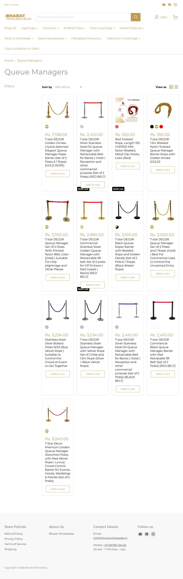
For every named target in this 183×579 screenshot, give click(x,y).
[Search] (135, 17)
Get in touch (11, 4)
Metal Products (131, 28)
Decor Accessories (51, 38)
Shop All (10, 28)
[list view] (176, 86)
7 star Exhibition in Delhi (21, 48)
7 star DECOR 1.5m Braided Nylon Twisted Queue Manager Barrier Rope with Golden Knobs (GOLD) (162, 150)
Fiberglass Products (85, 38)
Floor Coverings (101, 28)
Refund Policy (13, 533)
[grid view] (171, 86)
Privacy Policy (13, 539)
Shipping (10, 549)
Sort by (47, 87)
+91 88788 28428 (114, 545)
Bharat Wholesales (61, 533)
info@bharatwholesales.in (110, 538)
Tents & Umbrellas (17, 38)
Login (163, 17)
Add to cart (58, 173)
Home (8, 60)
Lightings (28, 28)
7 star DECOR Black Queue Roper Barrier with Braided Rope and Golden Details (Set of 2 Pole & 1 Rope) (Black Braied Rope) (127, 254)
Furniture (50, 28)
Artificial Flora (73, 28)
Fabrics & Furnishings (122, 38)
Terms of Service (15, 544)
